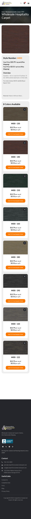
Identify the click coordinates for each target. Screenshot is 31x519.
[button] (28, 3)
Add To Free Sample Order (15, 134)
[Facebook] (3, 446)
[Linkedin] (9, 446)
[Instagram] (12, 446)
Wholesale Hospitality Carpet (13, 11)
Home (3, 11)
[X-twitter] (6, 446)
